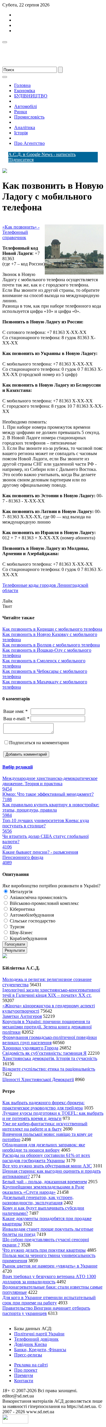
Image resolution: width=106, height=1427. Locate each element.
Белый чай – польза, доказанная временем (44, 1181)
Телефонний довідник (36, 1339)
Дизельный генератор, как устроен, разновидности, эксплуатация (38, 1200)
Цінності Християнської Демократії (38, 1079)
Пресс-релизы (28, 1354)
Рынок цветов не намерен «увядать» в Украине (49, 1265)
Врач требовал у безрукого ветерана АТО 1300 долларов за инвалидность (49, 1279)
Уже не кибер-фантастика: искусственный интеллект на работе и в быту (44, 1126)
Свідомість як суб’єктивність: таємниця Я (44, 1053)
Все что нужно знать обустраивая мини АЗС (47, 1165)
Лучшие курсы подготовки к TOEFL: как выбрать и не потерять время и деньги (52, 1116)
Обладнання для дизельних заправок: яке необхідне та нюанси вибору (43, 1147)
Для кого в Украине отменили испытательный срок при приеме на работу (49, 1300)
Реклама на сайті (31, 1364)
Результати (15, 950)
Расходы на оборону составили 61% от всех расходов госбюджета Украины (46, 1158)
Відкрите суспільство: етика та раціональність (48, 1068)
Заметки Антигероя (22, 1016)
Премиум (23, 1375)
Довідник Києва (30, 1344)
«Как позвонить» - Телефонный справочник (20, 232)
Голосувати (15, 944)
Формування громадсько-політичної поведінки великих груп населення (49, 1040)
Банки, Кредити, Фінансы (40, 1349)
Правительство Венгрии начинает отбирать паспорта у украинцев (46, 1311)
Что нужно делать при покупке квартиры (44, 1250)
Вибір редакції (17, 766)
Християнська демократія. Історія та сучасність (49, 1058)
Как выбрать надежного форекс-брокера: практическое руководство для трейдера (43, 1105)
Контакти (23, 1380)
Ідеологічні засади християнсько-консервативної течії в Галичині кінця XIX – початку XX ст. (51, 992)
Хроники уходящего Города (30, 1047)
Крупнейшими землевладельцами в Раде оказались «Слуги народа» (43, 1189)
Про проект (25, 1370)
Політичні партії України (39, 1333)
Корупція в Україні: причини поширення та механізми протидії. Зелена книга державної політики (47, 1027)
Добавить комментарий (26, 754)
